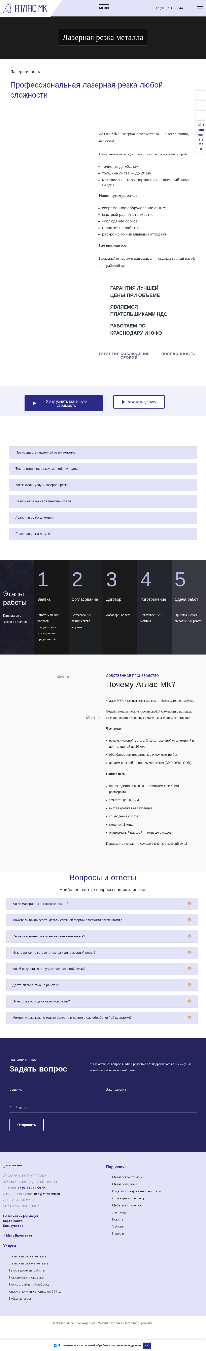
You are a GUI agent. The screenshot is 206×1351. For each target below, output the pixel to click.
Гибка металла (20, 1298)
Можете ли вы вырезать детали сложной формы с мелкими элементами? (67, 920)
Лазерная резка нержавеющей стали (43, 501)
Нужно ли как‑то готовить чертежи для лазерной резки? (53, 952)
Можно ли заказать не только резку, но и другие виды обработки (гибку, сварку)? (72, 1017)
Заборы (118, 1226)
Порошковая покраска (26, 1277)
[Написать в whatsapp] (201, 116)
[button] (103, 453)
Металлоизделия (124, 1184)
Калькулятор (13, 1226)
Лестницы (119, 1212)
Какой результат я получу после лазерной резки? (48, 969)
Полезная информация (20, 1216)
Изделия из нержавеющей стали (136, 1191)
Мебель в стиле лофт (128, 1205)
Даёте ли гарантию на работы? (35, 985)
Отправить (26, 1125)
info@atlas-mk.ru (46, 1194)
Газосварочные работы (27, 1270)
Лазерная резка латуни (32, 533)
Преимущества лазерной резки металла (45, 452)
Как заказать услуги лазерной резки (41, 485)
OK (147, 1345)
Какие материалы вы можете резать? (40, 903)
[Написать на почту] (201, 105)
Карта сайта (13, 1221)
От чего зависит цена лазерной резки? (41, 1001)
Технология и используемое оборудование (47, 468)
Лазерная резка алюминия (35, 517)
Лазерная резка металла (27, 1256)
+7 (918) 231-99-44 (31, 1188)
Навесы (118, 1233)
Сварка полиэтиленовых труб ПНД (35, 1291)
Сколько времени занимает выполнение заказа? (48, 936)
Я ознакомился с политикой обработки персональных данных (99, 1345)
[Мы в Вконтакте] (17, 1235)
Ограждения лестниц (128, 1198)
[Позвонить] (201, 96)
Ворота (117, 1219)
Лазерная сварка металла (28, 1263)
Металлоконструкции (128, 1177)
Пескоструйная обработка (29, 1284)
